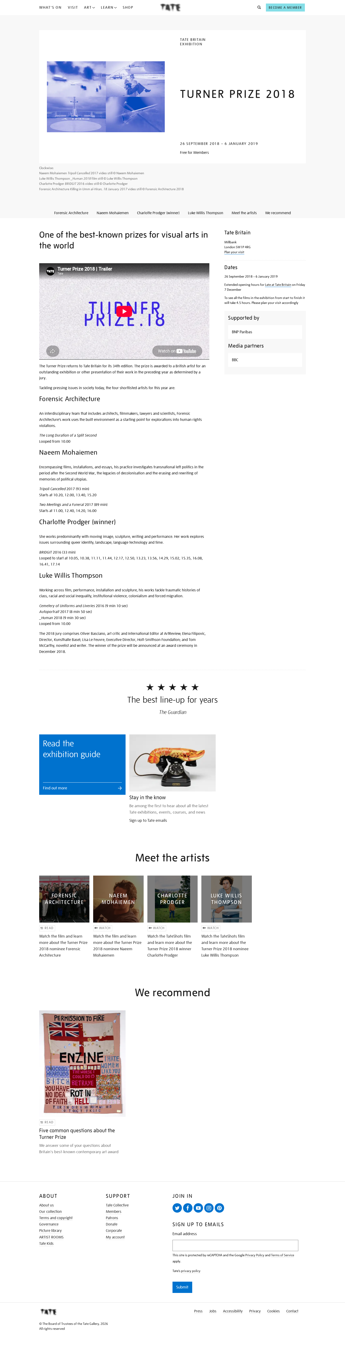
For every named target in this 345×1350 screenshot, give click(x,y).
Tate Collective (117, 1205)
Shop (128, 7)
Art (88, 7)
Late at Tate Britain (278, 285)
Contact (292, 1311)
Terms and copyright (56, 1218)
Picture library (50, 1230)
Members (113, 1211)
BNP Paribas (242, 332)
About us (46, 1205)
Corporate (114, 1230)
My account (115, 1237)
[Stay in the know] (172, 762)
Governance (48, 1224)
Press (198, 1311)
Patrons (112, 1218)
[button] (258, 7)
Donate (111, 1224)
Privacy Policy (254, 1255)
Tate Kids (46, 1243)
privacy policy (190, 1271)
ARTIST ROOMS (51, 1237)
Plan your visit (234, 252)
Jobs (212, 1311)
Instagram (209, 1208)
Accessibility (233, 1311)
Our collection (50, 1211)
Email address (184, 1234)
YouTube (198, 1208)
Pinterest (219, 1208)
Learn (107, 7)
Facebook (187, 1208)
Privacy (255, 1311)
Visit (73, 7)
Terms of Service (282, 1255)
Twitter (177, 1208)
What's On (50, 7)
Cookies (273, 1311)
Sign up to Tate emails (148, 820)
